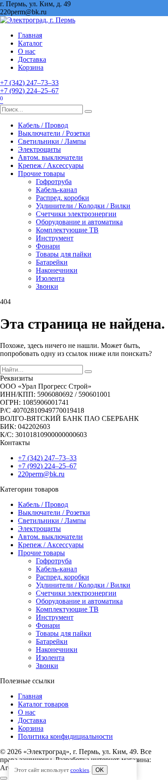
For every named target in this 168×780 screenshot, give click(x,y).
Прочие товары (41, 173)
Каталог (30, 43)
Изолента (50, 278)
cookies (79, 770)
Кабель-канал (56, 189)
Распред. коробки (62, 197)
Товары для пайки (63, 254)
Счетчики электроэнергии (76, 214)
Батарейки (52, 262)
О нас (26, 51)
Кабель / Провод (43, 125)
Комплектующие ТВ (67, 230)
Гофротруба (54, 181)
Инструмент (54, 238)
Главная (30, 35)
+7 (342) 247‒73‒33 (29, 82)
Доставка (32, 59)
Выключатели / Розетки (54, 133)
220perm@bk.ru (41, 474)
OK (99, 770)
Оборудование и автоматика (79, 222)
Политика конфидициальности (65, 736)
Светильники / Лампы (52, 141)
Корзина (30, 67)
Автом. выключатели (50, 157)
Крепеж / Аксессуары (51, 165)
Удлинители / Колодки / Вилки (83, 206)
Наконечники (57, 270)
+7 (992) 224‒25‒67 (29, 90)
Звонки (47, 286)
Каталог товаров (43, 704)
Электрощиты (39, 149)
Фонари (48, 246)
